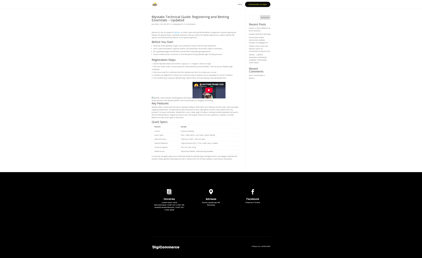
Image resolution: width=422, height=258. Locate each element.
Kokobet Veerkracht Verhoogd (259, 34)
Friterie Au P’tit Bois (253, 202)
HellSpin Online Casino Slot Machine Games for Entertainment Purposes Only (259, 48)
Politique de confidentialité (261, 246)
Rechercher (265, 17)
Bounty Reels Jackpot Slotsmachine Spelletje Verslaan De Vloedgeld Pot (258, 40)
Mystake (177, 32)
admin (156, 24)
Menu (240, 4)
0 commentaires (190, 24)
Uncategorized (177, 24)
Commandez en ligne (258, 4)
